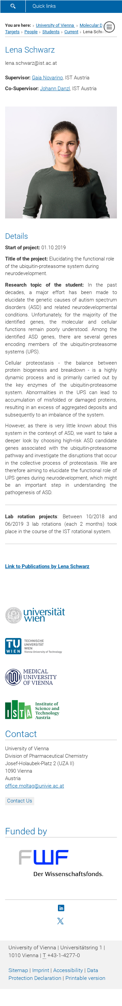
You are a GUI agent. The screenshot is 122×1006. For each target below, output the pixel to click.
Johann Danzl (55, 88)
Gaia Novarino (47, 78)
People (31, 31)
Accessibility (68, 970)
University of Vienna (55, 25)
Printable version (85, 978)
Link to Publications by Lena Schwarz (47, 566)
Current (71, 31)
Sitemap (18, 970)
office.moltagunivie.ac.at (34, 786)
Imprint (40, 970)
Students (51, 31)
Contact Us (19, 801)
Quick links (44, 6)
